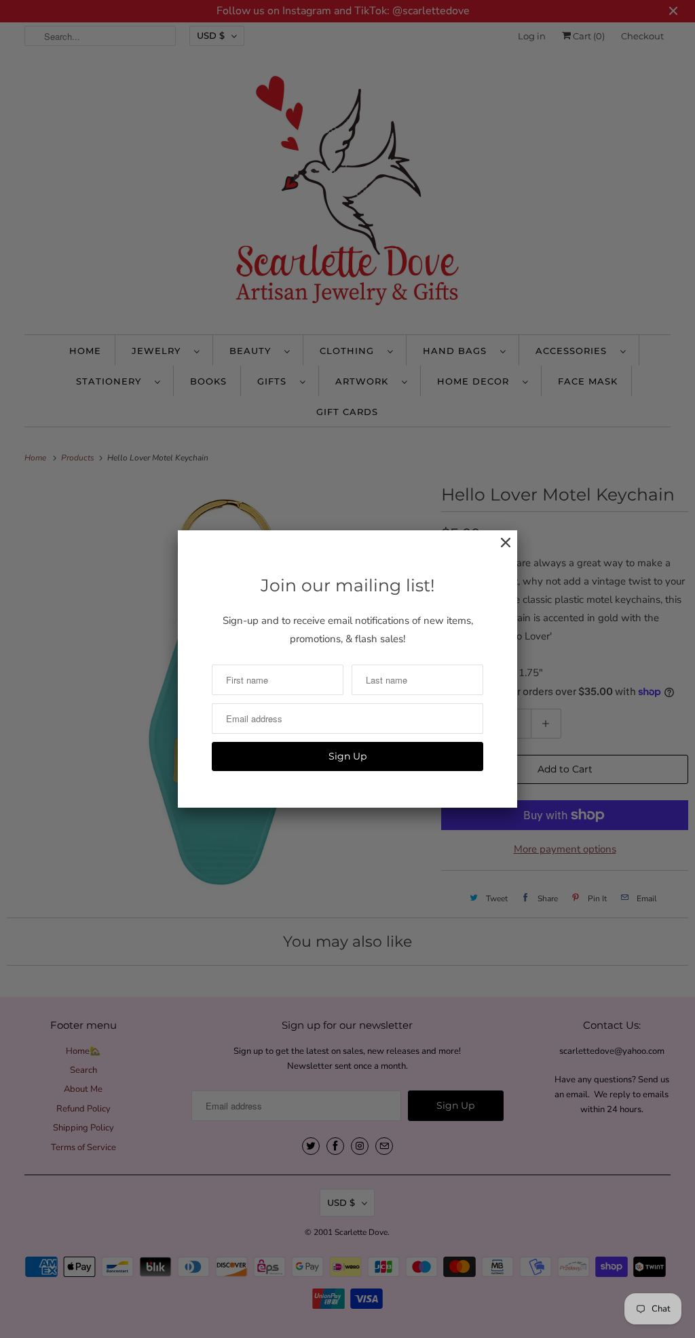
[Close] (498, 550)
